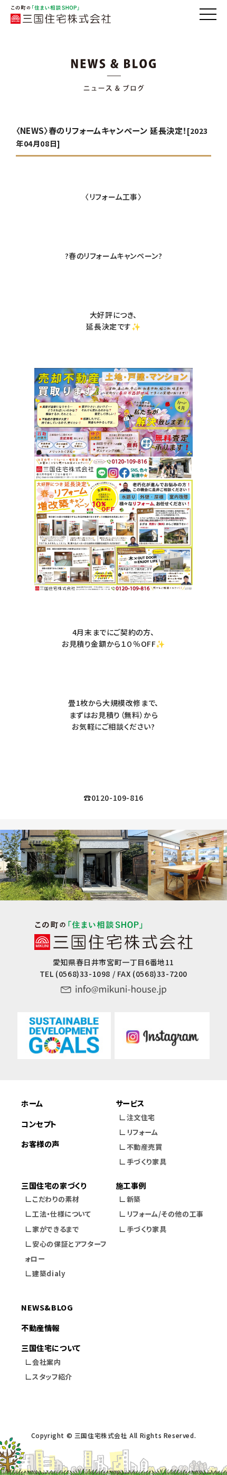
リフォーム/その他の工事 (165, 1214)
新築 (134, 1199)
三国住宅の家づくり (53, 1185)
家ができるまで (55, 1229)
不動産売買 (145, 1147)
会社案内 (46, 1362)
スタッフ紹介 (52, 1377)
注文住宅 (141, 1117)
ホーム (32, 1103)
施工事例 (131, 1185)
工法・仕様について (61, 1214)
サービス (130, 1103)
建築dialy (48, 1273)
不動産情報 (40, 1327)
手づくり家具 (147, 1162)
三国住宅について (51, 1347)
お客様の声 (40, 1143)
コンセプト (39, 1123)
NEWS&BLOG (47, 1307)
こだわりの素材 (55, 1199)
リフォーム (142, 1132)
